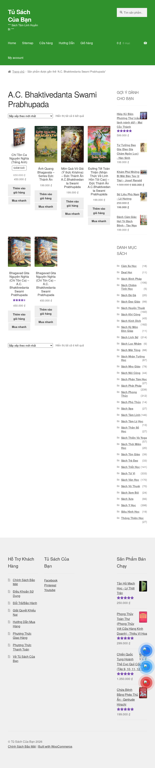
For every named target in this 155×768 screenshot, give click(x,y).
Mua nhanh (19, 200)
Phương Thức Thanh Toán (22, 647)
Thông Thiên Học (132, 518)
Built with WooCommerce (55, 746)
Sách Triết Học (130, 467)
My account (15, 57)
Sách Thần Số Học (130, 429)
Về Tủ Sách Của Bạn (24, 658)
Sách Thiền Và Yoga (134, 438)
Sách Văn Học (130, 480)
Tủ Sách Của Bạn (19, 15)
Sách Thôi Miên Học (131, 446)
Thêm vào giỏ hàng (19, 190)
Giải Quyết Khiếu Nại (24, 612)
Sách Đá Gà (128, 295)
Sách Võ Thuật (130, 486)
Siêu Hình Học (130, 511)
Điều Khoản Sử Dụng (23, 593)
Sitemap (27, 43)
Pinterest (50, 585)
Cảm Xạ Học (129, 266)
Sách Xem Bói (130, 492)
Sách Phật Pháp (131, 385)
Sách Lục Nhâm (131, 343)
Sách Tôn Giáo (130, 454)
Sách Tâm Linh (130, 415)
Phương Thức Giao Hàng (22, 635)
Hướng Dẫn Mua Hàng (24, 624)
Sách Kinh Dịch (131, 321)
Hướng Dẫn (66, 43)
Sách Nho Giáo (130, 366)
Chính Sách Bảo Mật (24, 582)
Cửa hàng (46, 43)
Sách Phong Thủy (129, 394)
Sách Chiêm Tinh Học (128, 287)
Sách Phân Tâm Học (134, 379)
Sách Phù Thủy (131, 402)
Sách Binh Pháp (131, 279)
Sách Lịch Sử (129, 337)
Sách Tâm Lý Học (132, 421)
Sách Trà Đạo (129, 460)
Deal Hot (126, 272)
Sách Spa (127, 408)
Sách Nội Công (130, 373)
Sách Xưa (127, 499)
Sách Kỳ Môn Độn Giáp (129, 329)
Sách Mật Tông (130, 350)
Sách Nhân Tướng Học (133, 358)
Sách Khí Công (130, 314)
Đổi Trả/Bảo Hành (25, 603)
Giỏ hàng (87, 43)
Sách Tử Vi (128, 473)
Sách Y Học (128, 505)
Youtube (49, 590)
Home (12, 43)
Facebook (50, 580)
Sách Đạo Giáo (130, 301)
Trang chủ (18, 71)
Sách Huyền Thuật (133, 308)
